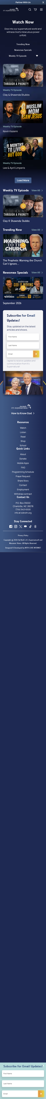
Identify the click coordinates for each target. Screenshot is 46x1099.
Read (23, 436)
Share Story (23, 480)
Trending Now (23, 44)
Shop (23, 441)
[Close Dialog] (43, 1065)
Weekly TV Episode (17, 55)
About (23, 454)
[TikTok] (30, 526)
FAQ (23, 467)
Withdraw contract (23, 493)
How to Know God (21, 413)
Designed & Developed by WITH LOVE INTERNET (23, 548)
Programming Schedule (23, 471)
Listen (23, 432)
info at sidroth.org (23, 512)
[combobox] (36, 56)
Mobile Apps (23, 463)
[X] (20, 526)
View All (36, 190)
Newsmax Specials (23, 50)
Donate (23, 458)
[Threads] (35, 526)
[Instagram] (15, 526)
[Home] (11, 10)
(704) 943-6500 (23, 509)
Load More (23, 180)
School (23, 445)
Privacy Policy (23, 535)
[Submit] (36, 354)
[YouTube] (25, 526)
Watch (23, 427)
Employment (23, 489)
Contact (23, 485)
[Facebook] (10, 526)
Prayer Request (23, 476)
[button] (43, 2)
